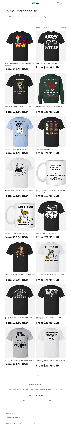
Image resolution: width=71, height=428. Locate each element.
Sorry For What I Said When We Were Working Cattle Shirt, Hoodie (19, 318)
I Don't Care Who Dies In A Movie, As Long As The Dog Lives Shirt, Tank (50, 360)
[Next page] (48, 375)
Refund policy (29, 423)
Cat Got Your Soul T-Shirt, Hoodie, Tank (46, 233)
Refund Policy (58, 389)
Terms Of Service (13, 389)
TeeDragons (11, 423)
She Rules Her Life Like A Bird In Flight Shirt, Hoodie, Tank (19, 191)
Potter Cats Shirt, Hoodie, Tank (44, 149)
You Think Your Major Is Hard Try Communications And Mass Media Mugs (50, 191)
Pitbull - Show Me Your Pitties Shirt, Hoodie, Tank (49, 63)
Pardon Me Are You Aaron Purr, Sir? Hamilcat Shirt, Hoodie (18, 107)
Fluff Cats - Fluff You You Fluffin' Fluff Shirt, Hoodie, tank (50, 275)
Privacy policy (37, 423)
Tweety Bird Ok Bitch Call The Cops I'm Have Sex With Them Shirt (19, 64)
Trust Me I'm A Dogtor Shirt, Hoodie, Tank (16, 149)
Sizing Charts (34, 389)
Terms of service (46, 423)
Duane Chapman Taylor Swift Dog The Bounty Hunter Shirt (19, 275)
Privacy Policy (24, 389)
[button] (4, 3)
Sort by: (38, 27)
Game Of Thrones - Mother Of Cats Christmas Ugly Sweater (49, 107)
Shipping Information (45, 389)
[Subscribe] (50, 400)
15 (43, 375)
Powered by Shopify (19, 423)
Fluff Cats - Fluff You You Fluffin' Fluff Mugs (16, 233)
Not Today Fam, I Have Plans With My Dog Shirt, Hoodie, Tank (49, 318)
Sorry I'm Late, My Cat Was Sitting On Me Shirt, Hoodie (19, 360)
